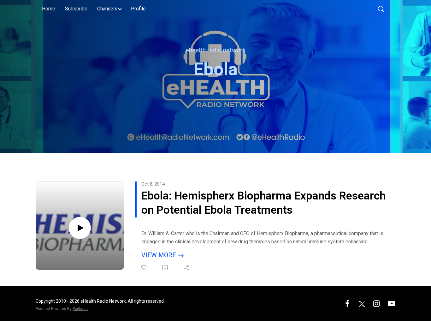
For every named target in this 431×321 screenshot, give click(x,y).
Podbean (80, 308)
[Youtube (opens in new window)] (391, 303)
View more (159, 255)
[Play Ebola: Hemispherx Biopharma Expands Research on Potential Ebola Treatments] (80, 228)
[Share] (186, 268)
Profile (138, 9)
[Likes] (144, 267)
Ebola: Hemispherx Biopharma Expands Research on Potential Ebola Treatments (263, 203)
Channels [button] (107, 9)
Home (48, 9)
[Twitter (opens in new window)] (362, 303)
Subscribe (76, 9)
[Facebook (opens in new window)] (347, 303)
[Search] (381, 9)
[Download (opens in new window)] (165, 268)
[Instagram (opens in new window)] (376, 303)
